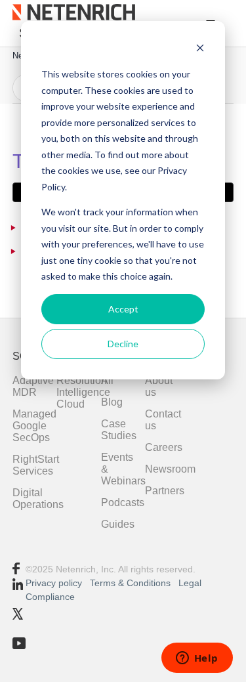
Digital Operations (38, 498)
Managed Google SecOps (34, 425)
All (107, 380)
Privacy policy (54, 583)
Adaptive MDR (33, 386)
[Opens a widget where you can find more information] (197, 659)
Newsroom (170, 469)
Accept (123, 308)
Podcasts (122, 502)
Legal (189, 583)
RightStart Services (35, 465)
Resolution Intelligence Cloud (83, 392)
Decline (123, 343)
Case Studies (118, 429)
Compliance (50, 596)
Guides (117, 524)
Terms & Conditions (131, 583)
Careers (163, 447)
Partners (164, 490)
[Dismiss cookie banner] (200, 49)
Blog (112, 402)
